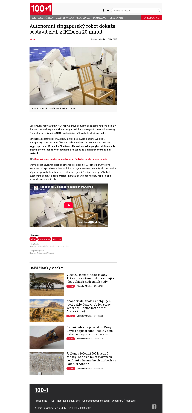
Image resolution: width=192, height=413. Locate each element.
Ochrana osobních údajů (96, 400)
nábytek (56, 239)
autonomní (44, 239)
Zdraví (87, 17)
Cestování (116, 17)
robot (33, 239)
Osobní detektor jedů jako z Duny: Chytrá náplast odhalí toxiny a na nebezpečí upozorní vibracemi (89, 331)
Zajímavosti (100, 17)
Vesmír (60, 17)
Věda (78, 17)
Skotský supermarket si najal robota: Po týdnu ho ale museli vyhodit (71, 159)
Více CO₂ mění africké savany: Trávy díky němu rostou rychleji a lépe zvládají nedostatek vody (90, 278)
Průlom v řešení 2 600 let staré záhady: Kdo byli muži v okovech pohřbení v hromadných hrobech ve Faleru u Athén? (91, 359)
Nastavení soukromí (68, 400)
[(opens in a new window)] (103, 10)
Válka (70, 17)
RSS (52, 400)
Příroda (49, 17)
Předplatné (151, 17)
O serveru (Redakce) (124, 400)
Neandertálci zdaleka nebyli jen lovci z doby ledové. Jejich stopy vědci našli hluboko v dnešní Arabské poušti (88, 306)
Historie (37, 17)
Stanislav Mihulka (98, 39)
